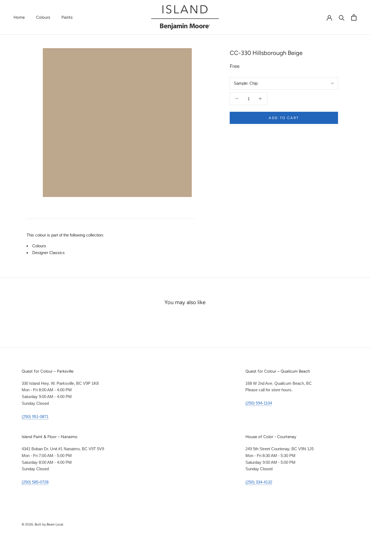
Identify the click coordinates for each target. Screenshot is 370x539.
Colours (43, 17)
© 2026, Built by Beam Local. (43, 524)
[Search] (342, 17)
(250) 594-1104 (258, 403)
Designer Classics (48, 252)
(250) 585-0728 (35, 482)
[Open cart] (353, 17)
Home (19, 17)
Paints (67, 17)
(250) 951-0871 (35, 416)
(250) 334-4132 (258, 482)
